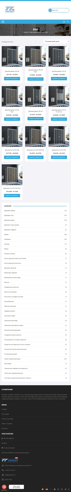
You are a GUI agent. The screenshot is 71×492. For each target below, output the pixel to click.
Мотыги (6, 282)
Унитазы (6, 244)
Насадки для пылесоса (11, 287)
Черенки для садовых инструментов (15, 368)
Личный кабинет (8, 438)
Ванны (6, 249)
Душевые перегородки (11, 225)
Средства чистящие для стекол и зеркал (17, 344)
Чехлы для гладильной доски (13, 373)
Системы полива (9, 316)
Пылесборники (9, 301)
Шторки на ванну (9, 253)
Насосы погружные (10, 292)
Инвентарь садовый (10, 273)
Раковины (7, 239)
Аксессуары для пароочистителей (15, 258)
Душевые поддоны (10, 230)
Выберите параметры (12, 78)
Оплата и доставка (7, 419)
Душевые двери (9, 220)
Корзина (4, 443)
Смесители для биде (10, 320)
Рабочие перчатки (10, 306)
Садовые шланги (9, 311)
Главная (25, 32)
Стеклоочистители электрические (15, 349)
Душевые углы (9, 215)
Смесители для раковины (12, 330)
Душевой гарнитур (10, 268)
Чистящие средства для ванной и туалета (17, 378)
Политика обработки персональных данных (15, 452)
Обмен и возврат (7, 423)
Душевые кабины (9, 210)
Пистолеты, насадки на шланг (13, 296)
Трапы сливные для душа (12, 359)
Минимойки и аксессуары (12, 277)
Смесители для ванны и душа (13, 325)
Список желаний (9, 448)
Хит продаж (5, 414)
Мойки (6, 234)
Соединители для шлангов (12, 335)
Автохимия (7, 363)
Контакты (5, 428)
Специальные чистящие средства (15, 340)
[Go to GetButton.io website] (4, 490)
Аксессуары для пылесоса (12, 263)
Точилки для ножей (10, 354)
